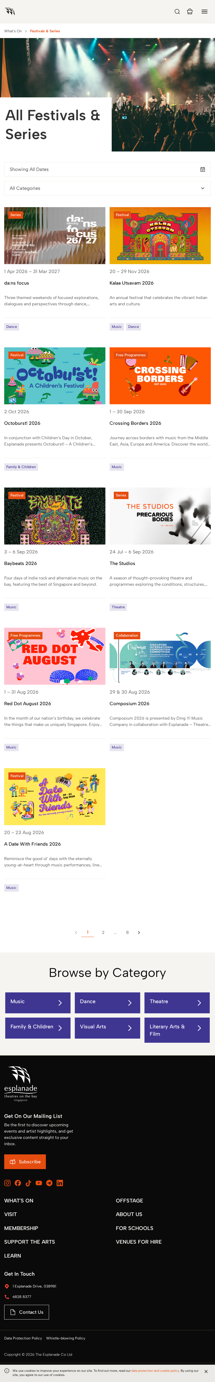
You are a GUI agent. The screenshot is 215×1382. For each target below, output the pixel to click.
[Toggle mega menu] (204, 11)
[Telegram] (49, 1183)
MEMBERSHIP (21, 1228)
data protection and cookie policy (155, 1371)
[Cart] (190, 11)
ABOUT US (129, 1214)
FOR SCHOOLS (134, 1228)
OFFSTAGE (129, 1200)
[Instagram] (7, 1183)
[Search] (177, 11)
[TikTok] (28, 1183)
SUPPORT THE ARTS (29, 1242)
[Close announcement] (206, 1371)
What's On (13, 31)
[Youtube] (39, 1183)
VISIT (10, 1214)
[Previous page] (76, 932)
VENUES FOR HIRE (139, 1242)
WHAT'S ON (18, 1200)
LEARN (12, 1256)
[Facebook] (18, 1183)
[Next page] (139, 932)
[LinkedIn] (60, 1183)
